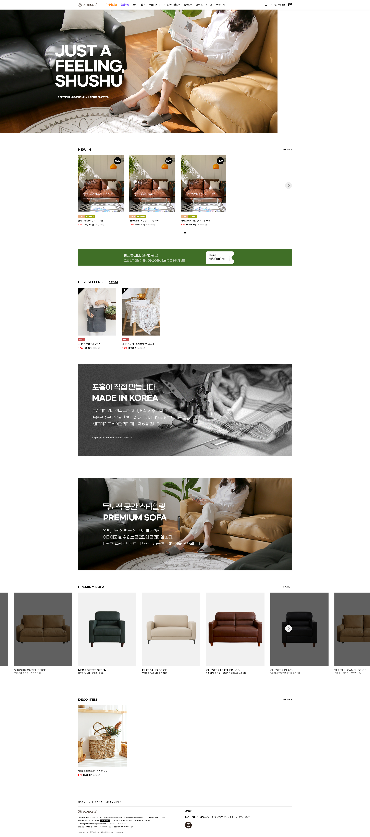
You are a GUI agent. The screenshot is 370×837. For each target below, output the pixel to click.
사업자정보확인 (105, 821)
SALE (209, 4)
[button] (343, 71)
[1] (97, 311)
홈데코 (199, 4)
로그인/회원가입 (278, 4)
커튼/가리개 (155, 4)
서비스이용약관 (95, 802)
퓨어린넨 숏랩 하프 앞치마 (89, 344)
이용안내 (82, 802)
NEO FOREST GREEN (291, 670)
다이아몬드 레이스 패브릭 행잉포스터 (138, 344)
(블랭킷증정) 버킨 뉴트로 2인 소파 (92, 220)
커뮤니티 (220, 4)
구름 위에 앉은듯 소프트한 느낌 (226, 673)
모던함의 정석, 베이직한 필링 (33, 673)
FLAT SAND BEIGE (33, 670)
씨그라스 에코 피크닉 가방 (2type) (93, 771)
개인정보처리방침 (113, 802)
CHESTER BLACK (160, 670)
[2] (141, 311)
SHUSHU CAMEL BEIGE (229, 670)
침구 (143, 4)
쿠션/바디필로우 (172, 4)
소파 (135, 4)
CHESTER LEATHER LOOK (102, 670)
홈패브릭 (188, 4)
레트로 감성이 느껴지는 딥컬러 (290, 673)
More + (287, 149)
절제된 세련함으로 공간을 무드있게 (164, 673)
